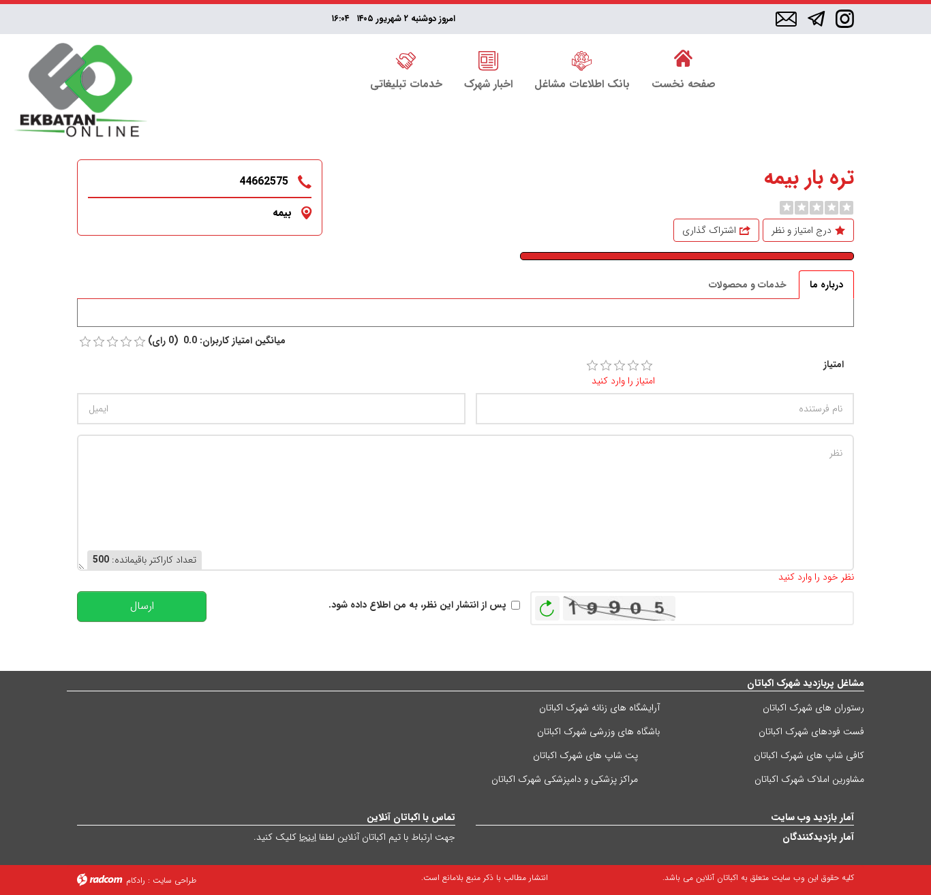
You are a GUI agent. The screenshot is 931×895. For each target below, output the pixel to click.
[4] (633, 366)
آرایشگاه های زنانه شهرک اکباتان (599, 707)
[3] (619, 366)
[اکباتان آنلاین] (80, 91)
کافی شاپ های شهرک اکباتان (809, 755)
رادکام (135, 880)
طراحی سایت (174, 880)
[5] (647, 366)
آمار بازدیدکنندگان (818, 837)
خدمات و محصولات (748, 284)
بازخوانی (547, 605)
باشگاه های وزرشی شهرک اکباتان (598, 731)
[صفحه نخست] (684, 59)
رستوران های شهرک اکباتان (813, 707)
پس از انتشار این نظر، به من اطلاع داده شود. (417, 605)
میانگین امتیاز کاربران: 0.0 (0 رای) (217, 341)
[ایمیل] (786, 19)
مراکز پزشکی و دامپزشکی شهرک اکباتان (564, 779)
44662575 (263, 181)
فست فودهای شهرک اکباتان (811, 731)
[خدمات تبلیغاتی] (406, 59)
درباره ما (826, 284)
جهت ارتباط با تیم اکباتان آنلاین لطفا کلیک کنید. (354, 837)
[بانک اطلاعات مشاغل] (582, 59)
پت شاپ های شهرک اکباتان (585, 755)
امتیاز (833, 365)
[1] (592, 366)
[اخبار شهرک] (488, 59)
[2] (606, 366)
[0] (786, 208)
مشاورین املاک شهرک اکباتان (809, 779)
